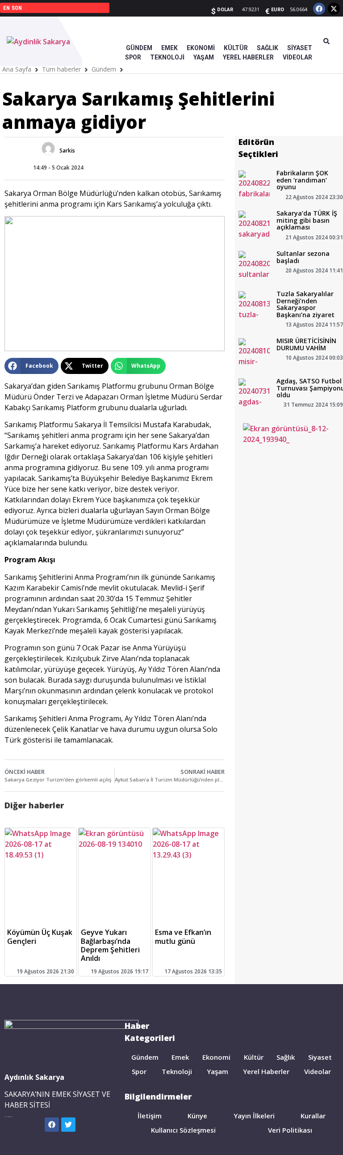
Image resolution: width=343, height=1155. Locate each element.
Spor (139, 1071)
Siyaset (320, 1057)
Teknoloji (177, 1071)
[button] (31, 366)
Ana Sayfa (16, 69)
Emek (180, 1057)
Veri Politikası (290, 1129)
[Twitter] (68, 1124)
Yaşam (217, 1071)
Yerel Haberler (266, 1071)
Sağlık (285, 1057)
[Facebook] (319, 9)
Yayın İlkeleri (254, 1115)
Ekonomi (216, 1057)
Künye (197, 1115)
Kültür (254, 1057)
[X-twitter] (334, 9)
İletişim (150, 1115)
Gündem (104, 69)
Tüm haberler (61, 69)
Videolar (317, 1071)
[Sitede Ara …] (326, 41)
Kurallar (313, 1115)
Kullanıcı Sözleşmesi (183, 1129)
